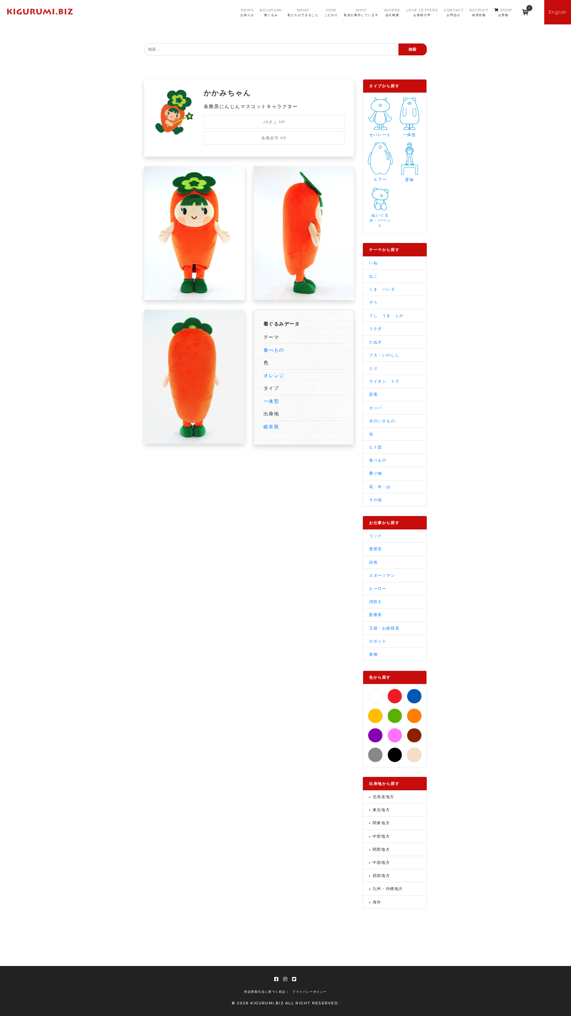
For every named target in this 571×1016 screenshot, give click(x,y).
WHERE (392, 12)
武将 (373, 562)
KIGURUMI (271, 12)
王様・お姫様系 (384, 628)
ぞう (373, 302)
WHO (361, 12)
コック (375, 536)
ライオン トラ (384, 381)
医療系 (375, 615)
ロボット (377, 641)
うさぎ (375, 328)
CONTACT (454, 12)
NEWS (247, 12)
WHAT (303, 12)
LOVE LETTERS (422, 12)
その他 (375, 500)
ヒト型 (375, 447)
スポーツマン (382, 575)
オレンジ (273, 375)
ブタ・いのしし (384, 355)
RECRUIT (478, 12)
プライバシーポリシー (309, 991)
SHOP (505, 12)
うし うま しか (386, 315)
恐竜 (373, 394)
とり (373, 368)
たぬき (375, 342)
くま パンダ (382, 289)
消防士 (375, 601)
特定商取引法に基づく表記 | (266, 991)
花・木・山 (380, 486)
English (557, 12)
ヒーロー (377, 588)
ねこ (373, 276)
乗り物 (375, 473)
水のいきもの (382, 421)
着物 (373, 654)
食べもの (273, 350)
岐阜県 (271, 427)
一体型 (271, 401)
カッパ (375, 408)
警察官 (375, 549)
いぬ (373, 263)
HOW (331, 12)
